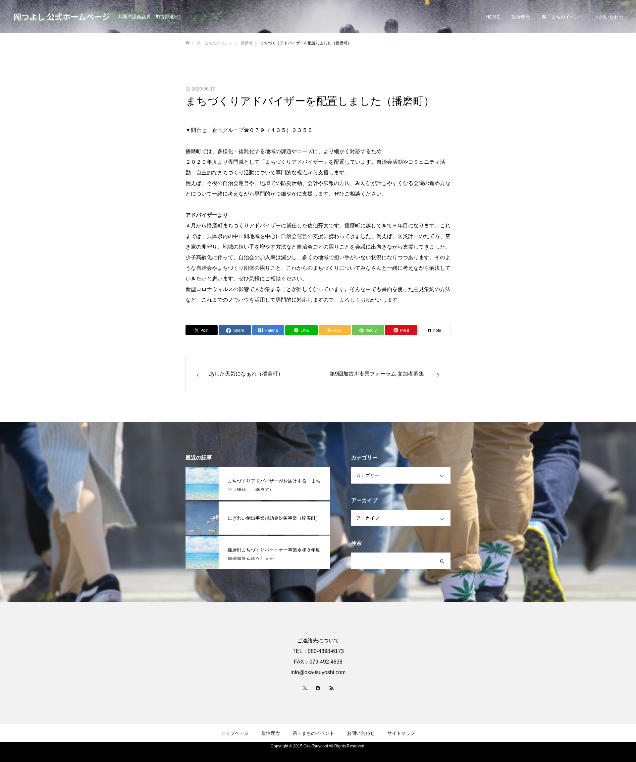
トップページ (235, 733)
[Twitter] (304, 687)
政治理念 (520, 17)
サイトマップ (401, 733)
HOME (493, 17)
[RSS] (331, 687)
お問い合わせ (609, 17)
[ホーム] (187, 43)
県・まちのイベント (563, 17)
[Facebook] (318, 687)
